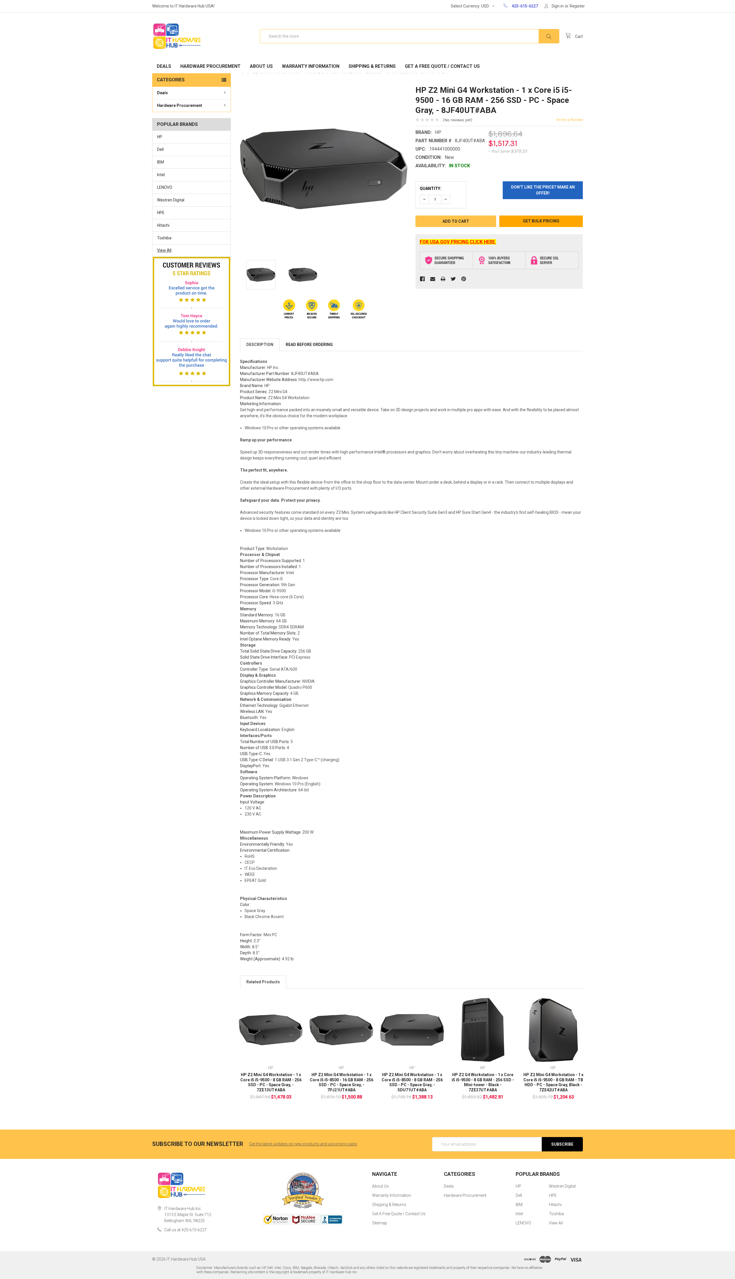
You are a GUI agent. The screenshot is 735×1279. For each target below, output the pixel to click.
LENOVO (164, 187)
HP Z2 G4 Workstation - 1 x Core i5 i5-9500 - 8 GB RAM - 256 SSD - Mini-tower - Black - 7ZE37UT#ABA (483, 1082)
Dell (160, 149)
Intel (161, 174)
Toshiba (164, 238)
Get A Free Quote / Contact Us (442, 66)
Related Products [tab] (263, 982)
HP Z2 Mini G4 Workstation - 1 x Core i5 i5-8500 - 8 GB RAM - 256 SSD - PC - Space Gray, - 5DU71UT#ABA (412, 1082)
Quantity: (430, 188)
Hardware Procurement (210, 66)
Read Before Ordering (309, 344)
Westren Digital (170, 200)
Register (577, 6)
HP (159, 136)
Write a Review (569, 119)
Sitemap (379, 1223)
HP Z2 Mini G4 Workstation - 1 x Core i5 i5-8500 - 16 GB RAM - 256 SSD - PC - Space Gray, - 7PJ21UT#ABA (341, 1082)
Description (259, 344)
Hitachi (163, 225)
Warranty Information (310, 66)
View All (164, 250)
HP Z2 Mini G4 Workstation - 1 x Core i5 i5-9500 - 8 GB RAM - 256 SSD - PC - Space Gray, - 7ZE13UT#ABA (270, 1082)
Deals (164, 66)
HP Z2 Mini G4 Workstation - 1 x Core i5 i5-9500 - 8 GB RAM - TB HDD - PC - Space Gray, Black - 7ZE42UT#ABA (553, 1082)
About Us (261, 66)
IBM (160, 162)
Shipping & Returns (372, 66)
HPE (161, 212)
